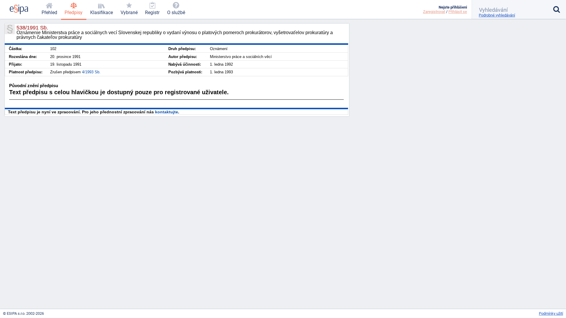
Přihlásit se (457, 11)
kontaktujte (166, 112)
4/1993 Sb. (91, 72)
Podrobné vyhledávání (497, 15)
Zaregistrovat (434, 11)
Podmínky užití (551, 313)
